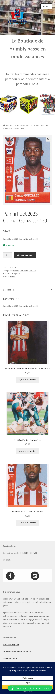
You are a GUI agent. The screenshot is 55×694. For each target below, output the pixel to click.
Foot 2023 (34, 125)
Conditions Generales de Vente (17, 651)
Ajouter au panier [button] (27, 379)
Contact (7, 559)
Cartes (16, 125)
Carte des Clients (11, 658)
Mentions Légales (11, 644)
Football (24, 125)
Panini (12, 276)
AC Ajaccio (16, 273)
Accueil (9, 125)
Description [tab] (8, 289)
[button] (48, 139)
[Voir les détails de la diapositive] (24, 104)
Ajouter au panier (25, 255)
